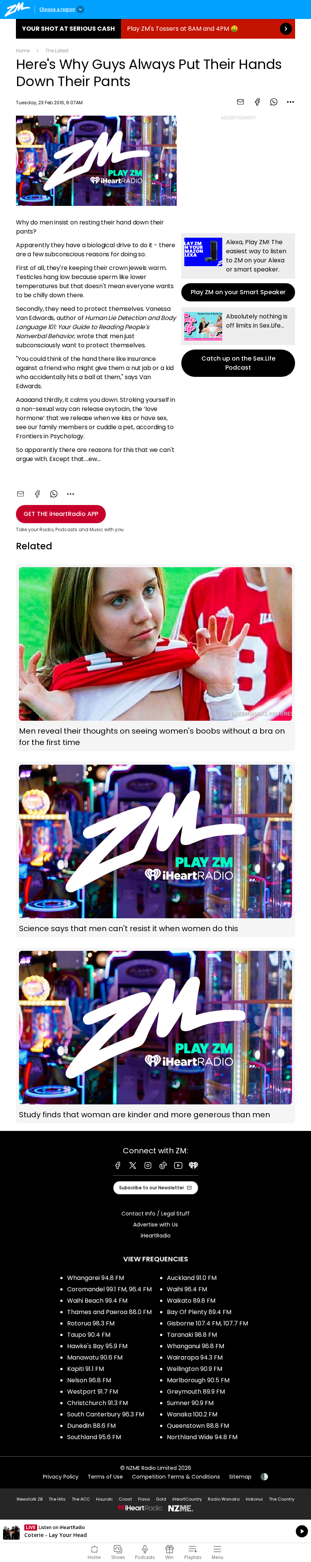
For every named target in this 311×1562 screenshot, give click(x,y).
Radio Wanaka (224, 1499)
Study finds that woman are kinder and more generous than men (155, 1035)
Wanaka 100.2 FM (192, 1414)
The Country (281, 1499)
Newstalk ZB (29, 1499)
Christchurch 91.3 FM (97, 1403)
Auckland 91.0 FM (192, 1277)
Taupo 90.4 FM (88, 1334)
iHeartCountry (187, 1499)
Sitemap (240, 1476)
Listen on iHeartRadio (155, 1531)
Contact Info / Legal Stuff (155, 1213)
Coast (125, 1499)
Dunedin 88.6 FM (91, 1425)
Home (23, 50)
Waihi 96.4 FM (187, 1289)
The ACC (81, 1499)
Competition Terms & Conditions (176, 1476)
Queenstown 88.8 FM (198, 1425)
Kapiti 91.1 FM (85, 1368)
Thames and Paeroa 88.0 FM (109, 1312)
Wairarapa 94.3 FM (195, 1357)
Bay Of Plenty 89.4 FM (199, 1312)
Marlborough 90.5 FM (198, 1380)
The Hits (57, 1499)
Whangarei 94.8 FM (95, 1277)
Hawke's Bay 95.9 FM (97, 1346)
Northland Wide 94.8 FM (202, 1437)
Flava (144, 1499)
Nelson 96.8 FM (89, 1380)
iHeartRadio (156, 1235)
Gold (161, 1499)
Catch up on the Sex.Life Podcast (238, 342)
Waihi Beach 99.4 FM (97, 1300)
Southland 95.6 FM (94, 1437)
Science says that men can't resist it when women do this (155, 849)
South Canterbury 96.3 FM (105, 1414)
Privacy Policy (61, 1476)
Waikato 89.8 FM (191, 1300)
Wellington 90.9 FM (194, 1368)
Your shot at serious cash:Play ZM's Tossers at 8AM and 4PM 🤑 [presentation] (155, 29)
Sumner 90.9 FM (190, 1403)
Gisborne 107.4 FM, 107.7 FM (207, 1323)
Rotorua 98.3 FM (91, 1323)
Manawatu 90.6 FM (95, 1357)
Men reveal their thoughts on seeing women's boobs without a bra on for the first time (155, 657)
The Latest (57, 50)
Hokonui (254, 1499)
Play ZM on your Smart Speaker (238, 267)
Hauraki (104, 1499)
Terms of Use (105, 1476)
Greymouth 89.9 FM (196, 1391)
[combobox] (290, 102)
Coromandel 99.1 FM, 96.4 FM (109, 1289)
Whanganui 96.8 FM (195, 1346)
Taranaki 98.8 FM (192, 1334)
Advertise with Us (155, 1224)
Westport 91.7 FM (92, 1391)
